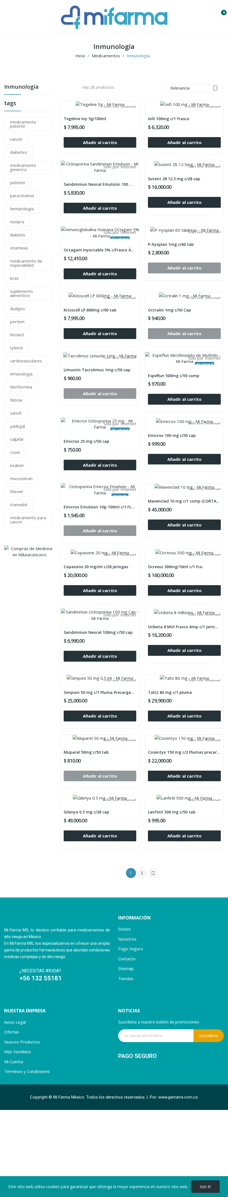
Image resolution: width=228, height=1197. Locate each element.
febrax (16, 400)
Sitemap (126, 968)
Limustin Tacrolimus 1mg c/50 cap (97, 369)
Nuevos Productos (22, 1042)
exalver (17, 465)
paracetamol (22, 195)
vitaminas (19, 248)
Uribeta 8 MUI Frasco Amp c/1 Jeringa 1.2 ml (184, 626)
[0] (220, 10)
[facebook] (6, 996)
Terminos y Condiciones (27, 1071)
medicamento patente (23, 124)
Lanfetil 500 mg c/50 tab (171, 812)
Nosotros (127, 939)
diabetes (18, 152)
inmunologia (21, 374)
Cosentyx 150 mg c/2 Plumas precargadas (184, 752)
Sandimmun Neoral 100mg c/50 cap (98, 632)
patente (17, 182)
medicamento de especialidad (26, 263)
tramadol (18, 504)
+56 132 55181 (41, 978)
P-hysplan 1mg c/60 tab (171, 244)
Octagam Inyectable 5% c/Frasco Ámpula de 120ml (100, 250)
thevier (17, 491)
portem (17, 321)
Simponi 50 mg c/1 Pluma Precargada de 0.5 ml (100, 692)
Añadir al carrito (100, 142)
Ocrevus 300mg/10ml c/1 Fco (175, 566)
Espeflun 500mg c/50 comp (173, 375)
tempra (17, 221)
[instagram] (17, 996)
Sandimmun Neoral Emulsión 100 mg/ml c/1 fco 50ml (100, 184)
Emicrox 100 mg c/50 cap (172, 435)
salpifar (17, 439)
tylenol (16, 347)
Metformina (21, 387)
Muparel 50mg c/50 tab (86, 752)
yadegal (17, 426)
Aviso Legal (15, 1022)
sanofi (16, 413)
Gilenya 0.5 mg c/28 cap (86, 812)
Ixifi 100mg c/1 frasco (168, 118)
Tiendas (125, 978)
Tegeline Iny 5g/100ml (85, 118)
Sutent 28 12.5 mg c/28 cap (174, 178)
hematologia (22, 208)
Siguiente (153, 873)
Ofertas (11, 1032)
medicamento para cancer (28, 520)
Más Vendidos (17, 1051)
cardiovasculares (26, 360)
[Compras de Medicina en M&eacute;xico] (29, 551)
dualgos (17, 308)
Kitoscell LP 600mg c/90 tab (90, 310)
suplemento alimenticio (21, 293)
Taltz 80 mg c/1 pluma (170, 692)
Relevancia (194, 88)
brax (14, 278)
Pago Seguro (130, 948)
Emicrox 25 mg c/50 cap (86, 441)
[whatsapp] (28, 996)
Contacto (126, 958)
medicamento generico (23, 167)
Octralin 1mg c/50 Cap (169, 310)
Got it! (205, 1186)
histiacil (17, 334)
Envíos (124, 929)
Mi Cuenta (13, 1061)
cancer (16, 139)
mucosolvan (21, 478)
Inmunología (21, 87)
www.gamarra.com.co (178, 1097)
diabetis (17, 235)
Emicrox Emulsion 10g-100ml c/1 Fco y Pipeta (100, 507)
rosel (15, 452)
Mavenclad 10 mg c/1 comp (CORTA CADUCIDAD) (184, 501)
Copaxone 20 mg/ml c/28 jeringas (96, 566)
